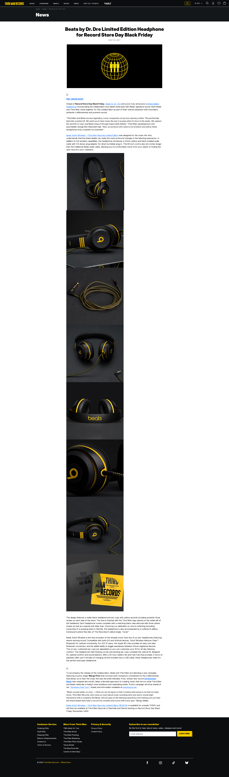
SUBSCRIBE (184, 733)
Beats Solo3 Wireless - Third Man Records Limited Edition (92, 135)
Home (38, 9)
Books (66, 3)
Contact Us (41, 742)
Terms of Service (44, 745)
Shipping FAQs (43, 735)
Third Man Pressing (71, 735)
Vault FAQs (41, 732)
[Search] (207, 3)
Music (32, 3)
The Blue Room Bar (71, 748)
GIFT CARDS (187, 3)
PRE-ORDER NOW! (74, 99)
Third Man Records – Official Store (57, 762)
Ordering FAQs (43, 728)
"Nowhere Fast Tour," (80, 687)
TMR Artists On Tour (71, 728)
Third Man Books (70, 732)
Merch (56, 3)
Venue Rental (68, 745)
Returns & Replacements (46, 738)
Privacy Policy (96, 728)
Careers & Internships (71, 752)
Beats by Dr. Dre (113, 104)
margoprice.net (129, 687)
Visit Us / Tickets (91, 3)
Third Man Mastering (71, 738)
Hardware (44, 3)
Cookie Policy (96, 732)
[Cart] (224, 3)
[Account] (213, 3)
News (76, 3)
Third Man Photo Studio (72, 742)
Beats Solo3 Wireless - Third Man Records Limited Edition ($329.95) (97, 705)
